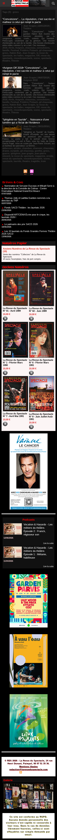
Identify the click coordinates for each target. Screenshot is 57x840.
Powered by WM (43, 772)
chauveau (30, 47)
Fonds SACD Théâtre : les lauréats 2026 (24, 201)
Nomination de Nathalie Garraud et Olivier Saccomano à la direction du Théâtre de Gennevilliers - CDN (28, 237)
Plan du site (12, 772)
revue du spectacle (12, 158)
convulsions (43, 47)
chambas (27, 148)
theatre (6, 60)
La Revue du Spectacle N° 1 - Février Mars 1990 (15, 362)
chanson (37, 148)
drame (5, 150)
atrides (17, 148)
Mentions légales (28, 766)
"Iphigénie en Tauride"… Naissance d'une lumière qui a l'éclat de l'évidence (25, 121)
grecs (5, 53)
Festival (15, 50)
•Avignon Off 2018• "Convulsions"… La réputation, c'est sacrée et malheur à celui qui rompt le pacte (28, 70)
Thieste (15, 60)
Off (38, 55)
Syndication (28, 772)
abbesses (7, 148)
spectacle (46, 58)
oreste (49, 156)
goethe (38, 150)
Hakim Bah (15, 53)
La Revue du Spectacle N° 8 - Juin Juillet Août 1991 (41, 416)
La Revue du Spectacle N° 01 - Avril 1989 (15, 309)
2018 (4, 47)
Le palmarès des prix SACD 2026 (21, 217)
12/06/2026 (8, 538)
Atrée (11, 47)
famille (5, 50)
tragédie (35, 161)
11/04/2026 (8, 561)
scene (37, 58)
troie (43, 161)
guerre (5, 153)
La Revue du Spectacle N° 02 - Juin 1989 (41, 309)
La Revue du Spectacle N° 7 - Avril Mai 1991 (15, 414)
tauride (17, 161)
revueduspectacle (23, 58)
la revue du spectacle (22, 156)
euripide (14, 150)
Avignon (19, 47)
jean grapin (27, 153)
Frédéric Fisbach (29, 50)
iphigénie (15, 153)
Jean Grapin (28, 53)
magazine (30, 55)
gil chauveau (45, 50)
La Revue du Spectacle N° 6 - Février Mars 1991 (41, 362)
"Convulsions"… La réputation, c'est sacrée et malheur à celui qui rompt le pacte (28, 21)
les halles (19, 55)
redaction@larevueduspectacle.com (28, 769)
